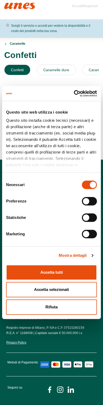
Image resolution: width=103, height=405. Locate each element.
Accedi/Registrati (85, 6)
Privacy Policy (16, 342)
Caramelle (17, 44)
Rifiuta (51, 307)
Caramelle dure (56, 70)
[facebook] (49, 389)
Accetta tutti (51, 272)
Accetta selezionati (51, 289)
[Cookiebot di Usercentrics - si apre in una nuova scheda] (74, 93)
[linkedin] (71, 389)
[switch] (89, 201)
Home (10, 5)
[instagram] (60, 389)
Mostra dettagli (73, 255)
